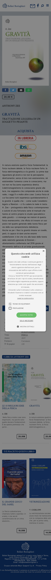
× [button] (43, 251)
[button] (25, 290)
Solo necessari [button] (26, 321)
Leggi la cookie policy (25, 298)
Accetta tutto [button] (26, 315)
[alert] (25, 290)
